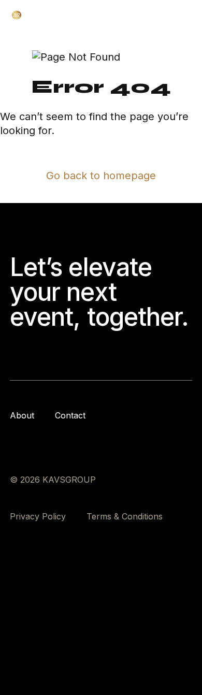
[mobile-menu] (185, 15)
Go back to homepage (101, 175)
